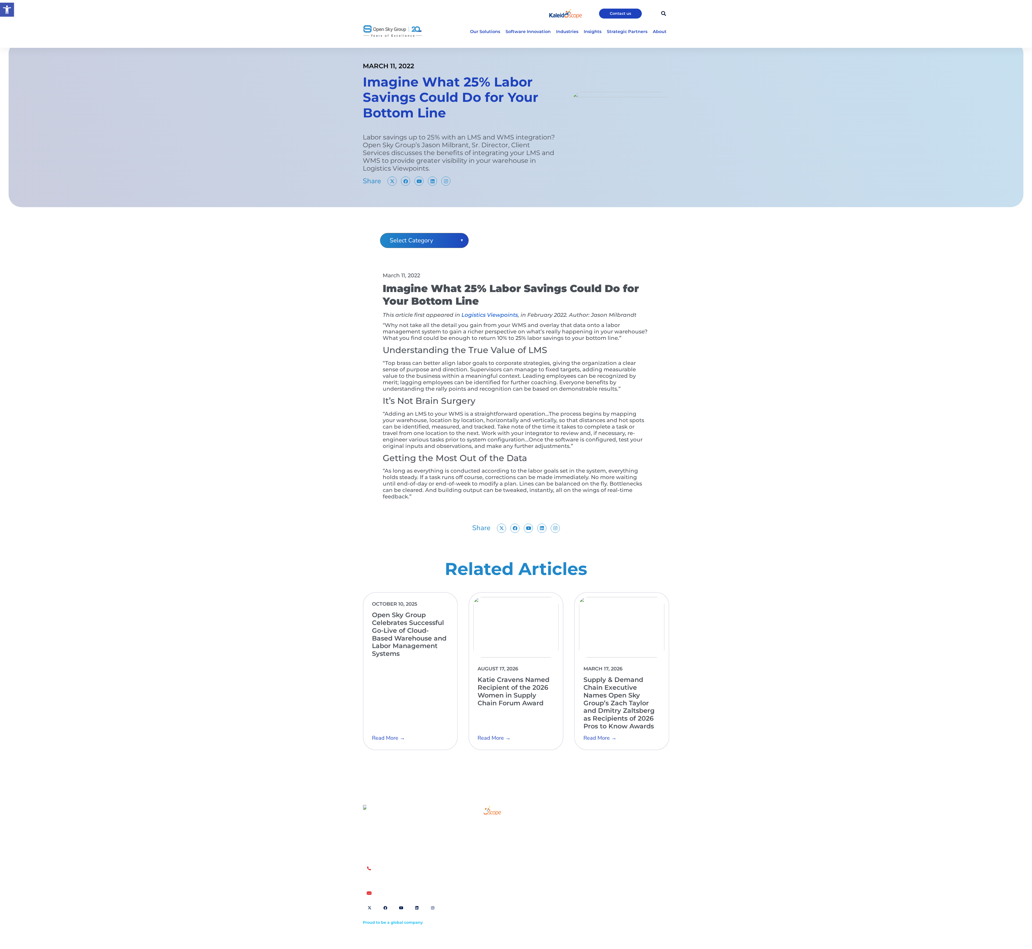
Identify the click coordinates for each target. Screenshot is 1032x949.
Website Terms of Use (576, 825)
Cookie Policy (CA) (618, 834)
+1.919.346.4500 (389, 880)
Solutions (479, 824)
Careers (477, 849)
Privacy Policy (614, 825)
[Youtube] (419, 181)
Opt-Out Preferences (575, 834)
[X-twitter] (392, 181)
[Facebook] (405, 181)
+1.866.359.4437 (389, 874)
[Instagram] (445, 181)
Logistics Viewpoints (489, 315)
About (475, 837)
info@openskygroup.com (400, 893)
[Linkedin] (432, 181)
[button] (7, 10)
